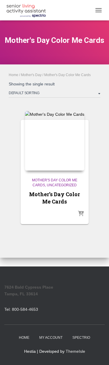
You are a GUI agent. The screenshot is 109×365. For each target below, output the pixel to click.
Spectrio (81, 338)
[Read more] (81, 214)
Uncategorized (62, 185)
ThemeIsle (75, 351)
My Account (50, 338)
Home (13, 75)
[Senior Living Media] (28, 10)
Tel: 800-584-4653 (21, 309)
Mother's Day (31, 75)
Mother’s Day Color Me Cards (54, 198)
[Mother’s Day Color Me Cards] (54, 141)
